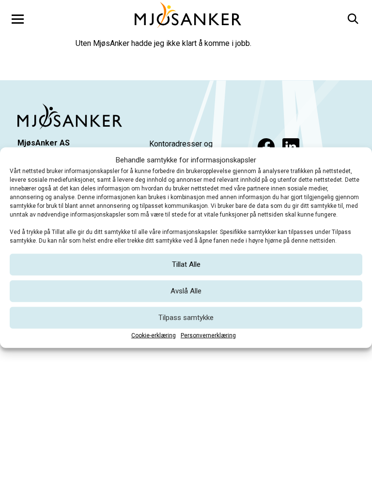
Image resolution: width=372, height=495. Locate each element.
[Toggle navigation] (18, 19)
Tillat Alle (186, 264)
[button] (352, 17)
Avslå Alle (186, 291)
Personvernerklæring (208, 335)
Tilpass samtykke (186, 317)
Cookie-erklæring (153, 335)
